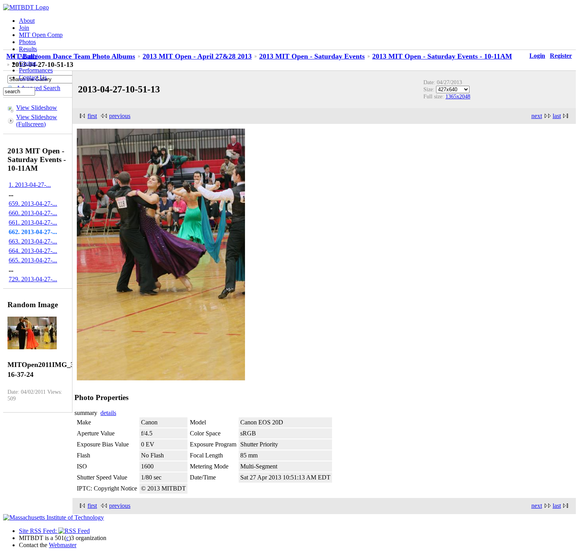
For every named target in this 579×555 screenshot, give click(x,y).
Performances (36, 70)
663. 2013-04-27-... (33, 241)
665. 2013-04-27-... (33, 260)
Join (24, 27)
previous (119, 115)
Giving (27, 63)
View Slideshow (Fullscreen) (36, 120)
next (536, 115)
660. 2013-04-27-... (33, 213)
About (27, 20)
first (92, 115)
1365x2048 (457, 96)
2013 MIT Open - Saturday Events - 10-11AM (442, 56)
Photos (27, 42)
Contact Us (33, 77)
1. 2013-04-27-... (30, 184)
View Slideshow (36, 107)
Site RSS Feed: (38, 530)
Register (561, 55)
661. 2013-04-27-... (33, 222)
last (557, 115)
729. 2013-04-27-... (33, 279)
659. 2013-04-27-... (33, 203)
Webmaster (62, 545)
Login (537, 55)
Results (28, 49)
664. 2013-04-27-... (33, 250)
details (108, 412)
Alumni (28, 56)
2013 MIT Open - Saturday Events (312, 56)
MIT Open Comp (41, 34)
